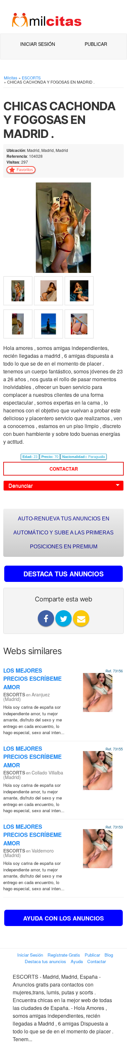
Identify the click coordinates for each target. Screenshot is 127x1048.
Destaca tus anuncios (45, 961)
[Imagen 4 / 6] (18, 325)
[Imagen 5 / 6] (49, 325)
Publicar (96, 44)
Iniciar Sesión (37, 44)
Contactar (63, 468)
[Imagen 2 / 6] (49, 292)
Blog (109, 955)
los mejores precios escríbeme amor (32, 678)
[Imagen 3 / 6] (79, 292)
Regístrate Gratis (64, 955)
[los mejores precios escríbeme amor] (98, 691)
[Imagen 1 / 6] (63, 227)
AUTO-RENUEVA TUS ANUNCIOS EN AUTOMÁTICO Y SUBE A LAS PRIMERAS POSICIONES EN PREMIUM (63, 532)
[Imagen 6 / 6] (79, 325)
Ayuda (77, 961)
